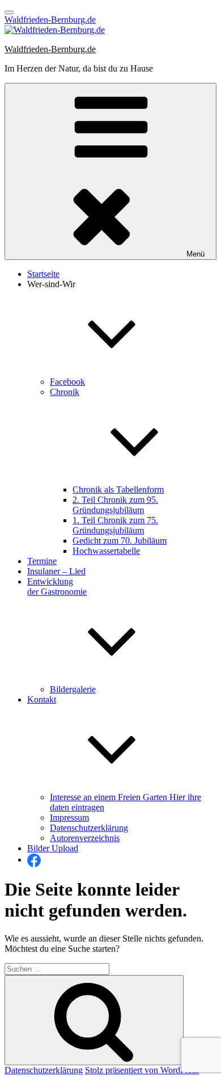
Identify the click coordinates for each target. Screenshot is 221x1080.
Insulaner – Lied (56, 571)
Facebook (67, 381)
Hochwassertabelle (106, 551)
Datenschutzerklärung (89, 828)
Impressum (69, 817)
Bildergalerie (73, 689)
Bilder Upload (52, 848)
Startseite (43, 274)
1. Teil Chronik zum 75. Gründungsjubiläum (115, 525)
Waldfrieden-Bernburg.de (50, 19)
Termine (42, 561)
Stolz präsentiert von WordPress (142, 1070)
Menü (195, 254)
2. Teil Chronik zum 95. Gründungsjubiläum (115, 505)
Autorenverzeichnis (85, 838)
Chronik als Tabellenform (118, 489)
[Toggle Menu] (9, 12)
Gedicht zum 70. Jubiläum (120, 540)
